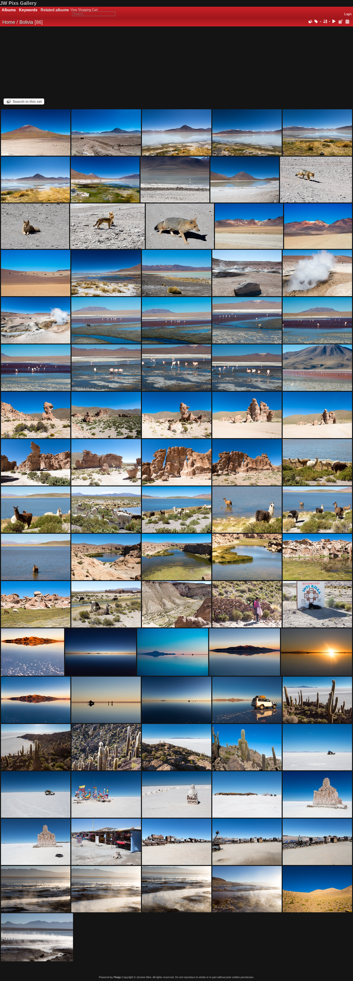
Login (348, 14)
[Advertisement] (176, 62)
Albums (9, 10)
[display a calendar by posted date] (340, 22)
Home (8, 22)
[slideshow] (334, 22)
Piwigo (117, 977)
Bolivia (26, 22)
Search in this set (27, 101)
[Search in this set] (310, 22)
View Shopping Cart (84, 10)
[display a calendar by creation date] (347, 22)
